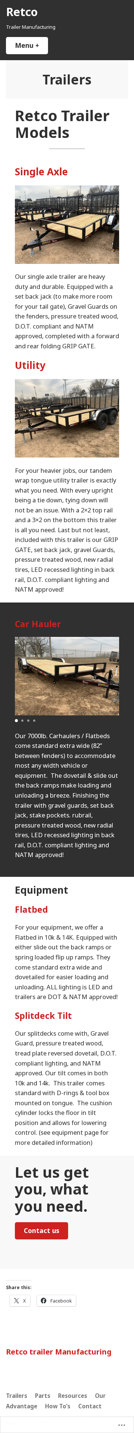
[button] (16, 720)
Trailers (16, 1395)
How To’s (57, 1406)
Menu (31, 45)
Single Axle (41, 171)
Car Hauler (38, 624)
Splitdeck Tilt (43, 1015)
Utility (30, 365)
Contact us (41, 1230)
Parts (42, 1395)
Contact (90, 1406)
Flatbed (31, 909)
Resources (72, 1395)
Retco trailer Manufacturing (59, 1352)
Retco (22, 11)
